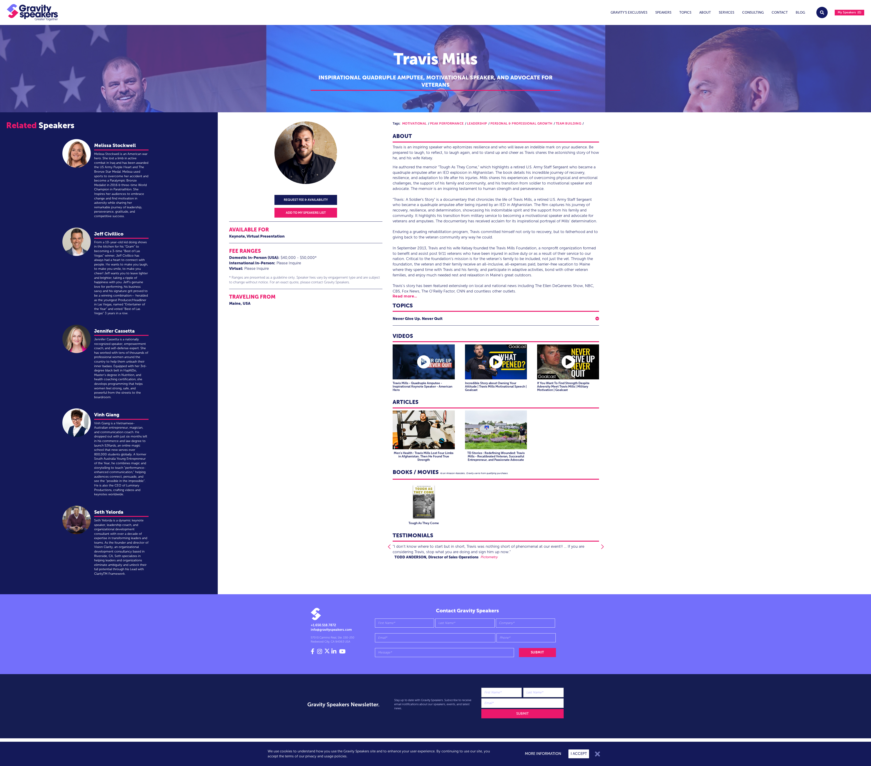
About (705, 12)
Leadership (477, 123)
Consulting (753, 12)
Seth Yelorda (108, 512)
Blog (800, 12)
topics (685, 12)
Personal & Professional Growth (521, 123)
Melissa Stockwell (115, 145)
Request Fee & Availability (306, 200)
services (726, 12)
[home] (29, 12)
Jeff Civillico (108, 234)
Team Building (569, 123)
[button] (496, 318)
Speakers (663, 12)
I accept (579, 753)
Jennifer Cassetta (114, 331)
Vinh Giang (106, 414)
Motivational (414, 123)
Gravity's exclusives (629, 12)
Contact (780, 12)
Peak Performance (447, 123)
